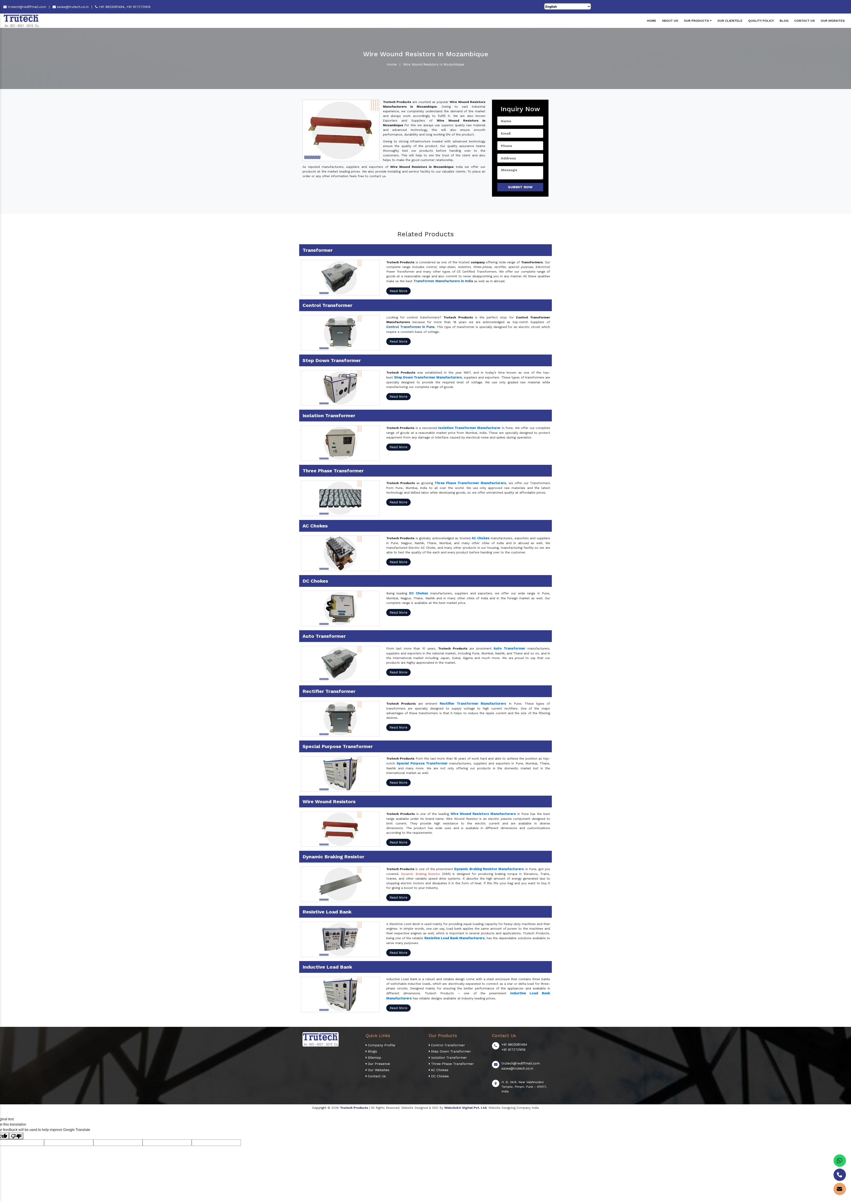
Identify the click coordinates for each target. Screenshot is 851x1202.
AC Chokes (439, 1070)
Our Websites (833, 20)
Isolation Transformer (448, 1058)
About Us (670, 20)
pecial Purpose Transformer (423, 763)
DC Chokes (439, 1076)
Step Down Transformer (450, 1051)
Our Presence (378, 1064)
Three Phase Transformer (452, 1064)
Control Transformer (447, 1045)
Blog (784, 20)
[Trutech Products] (21, 20)
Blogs (372, 1051)
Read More (398, 291)
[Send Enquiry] (839, 1189)
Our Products (697, 20)
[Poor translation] (16, 1135)
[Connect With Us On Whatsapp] (839, 1160)
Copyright (319, 1107)
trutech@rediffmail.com (26, 7)
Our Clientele (729, 20)
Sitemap (374, 1058)
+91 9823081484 (514, 1045)
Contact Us (804, 20)
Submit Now (520, 187)
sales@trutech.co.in (72, 7)
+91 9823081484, (112, 7)
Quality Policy (761, 20)
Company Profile (381, 1045)
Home (651, 20)
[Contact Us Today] (839, 1175)
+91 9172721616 (138, 7)
